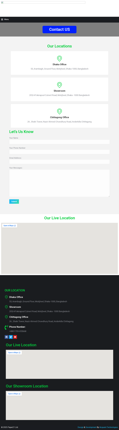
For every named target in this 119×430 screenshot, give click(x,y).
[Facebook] (6, 337)
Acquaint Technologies (108, 427)
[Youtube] (15, 337)
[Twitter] (11, 337)
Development (90, 427)
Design (80, 427)
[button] (5, 19)
